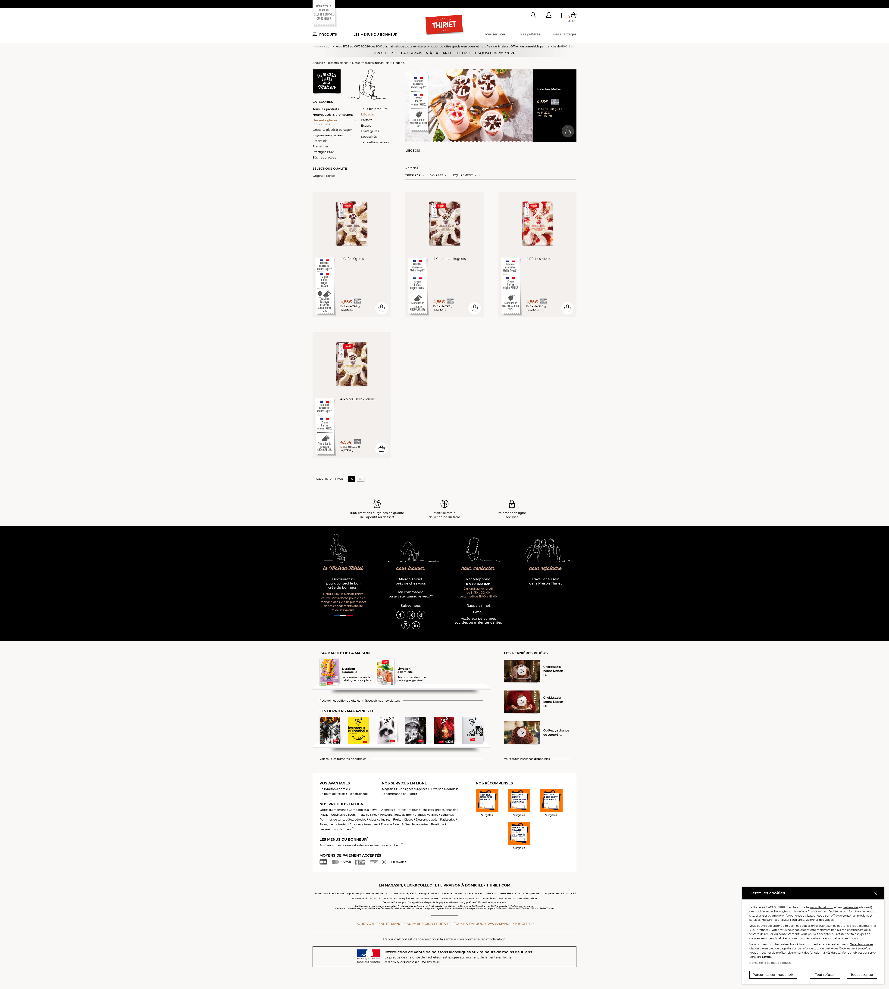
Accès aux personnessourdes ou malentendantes (478, 621)
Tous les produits (326, 109)
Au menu (326, 845)
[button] (548, 16)
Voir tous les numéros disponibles (342, 759)
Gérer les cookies (861, 944)
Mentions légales (404, 893)
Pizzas (324, 814)
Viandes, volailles (426, 814)
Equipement (463, 175)
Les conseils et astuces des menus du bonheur (369, 845)
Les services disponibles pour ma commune (357, 893)
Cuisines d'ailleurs (343, 814)
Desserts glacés (337, 63)
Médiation (491, 893)
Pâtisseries (447, 819)
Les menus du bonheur (375, 34)
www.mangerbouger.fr (510, 924)
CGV (388, 893)
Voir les (436, 175)
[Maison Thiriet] (444, 25)
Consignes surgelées (413, 789)
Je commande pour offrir (399, 794)
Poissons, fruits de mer (396, 814)
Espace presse (553, 893)
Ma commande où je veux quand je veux (411, 594)
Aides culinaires (379, 819)
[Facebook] (400, 615)
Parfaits (366, 120)
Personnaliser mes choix (773, 975)
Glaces (408, 819)
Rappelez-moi (478, 606)
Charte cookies (474, 893)
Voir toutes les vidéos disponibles (527, 759)
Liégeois (398, 63)
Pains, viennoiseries (333, 824)
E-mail (478, 612)
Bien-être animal (510, 893)
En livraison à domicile (335, 789)
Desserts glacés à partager (332, 129)
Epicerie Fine (390, 824)
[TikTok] (421, 615)
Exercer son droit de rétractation (517, 898)
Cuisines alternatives (364, 824)
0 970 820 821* (478, 584)
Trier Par (413, 175)
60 (360, 479)
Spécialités (369, 136)
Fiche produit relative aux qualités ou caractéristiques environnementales (452, 898)
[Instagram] (411, 615)
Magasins (388, 789)
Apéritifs (387, 810)
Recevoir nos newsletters (382, 700)
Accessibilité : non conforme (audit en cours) (378, 898)
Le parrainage (358, 794)
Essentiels (320, 141)
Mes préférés (530, 34)
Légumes (447, 814)
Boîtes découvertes (414, 824)
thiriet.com (321, 893)
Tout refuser (825, 975)
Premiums (320, 146)
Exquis (366, 125)
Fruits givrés (370, 131)
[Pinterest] (405, 625)
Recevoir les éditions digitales (339, 700)
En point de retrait (332, 794)
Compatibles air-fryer (364, 810)
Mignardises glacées (328, 135)
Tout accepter (862, 975)
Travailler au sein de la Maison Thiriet (545, 581)
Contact (569, 893)
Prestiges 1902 (323, 152)
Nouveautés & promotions (333, 114)
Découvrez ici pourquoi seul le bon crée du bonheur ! (343, 583)
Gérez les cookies (452, 893)
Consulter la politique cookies (770, 962)
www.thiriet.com (821, 907)
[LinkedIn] (416, 625)
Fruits (397, 819)
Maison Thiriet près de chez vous (411, 581)
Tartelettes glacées (375, 142)
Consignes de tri (532, 893)
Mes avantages (564, 34)
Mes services (495, 34)
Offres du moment (333, 810)
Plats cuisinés (367, 814)
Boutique (437, 824)
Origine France (324, 175)
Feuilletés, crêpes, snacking (439, 810)
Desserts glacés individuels (370, 63)
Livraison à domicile (444, 789)
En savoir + (398, 862)
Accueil (318, 63)
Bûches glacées (324, 157)
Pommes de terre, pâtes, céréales (343, 819)
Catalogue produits (428, 893)
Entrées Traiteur (407, 810)
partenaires (850, 907)
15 (351, 479)
